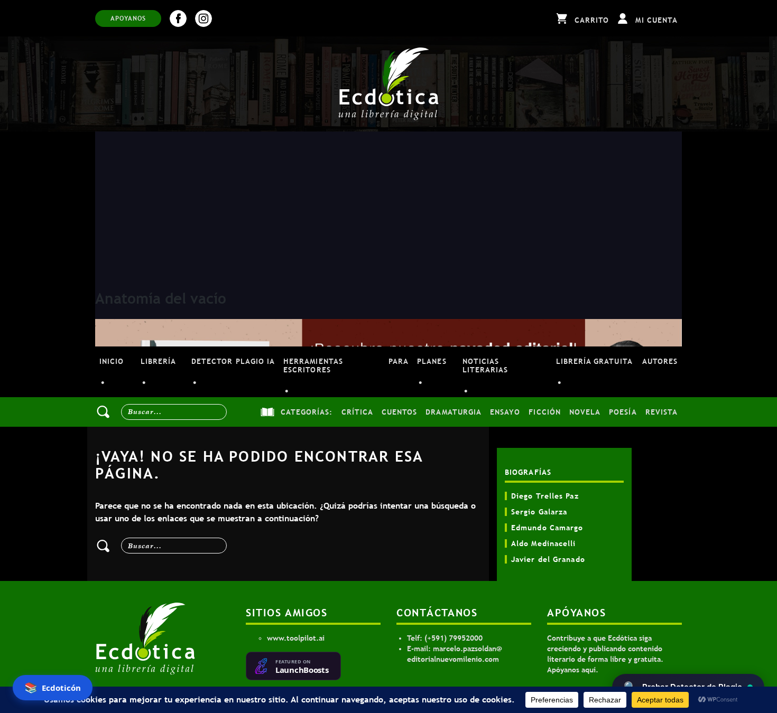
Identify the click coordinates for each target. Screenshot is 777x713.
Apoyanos (128, 18)
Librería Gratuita (594, 361)
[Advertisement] (388, 211)
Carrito (592, 20)
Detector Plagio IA (233, 361)
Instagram (203, 18)
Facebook (178, 18)
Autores (660, 361)
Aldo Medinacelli (543, 543)
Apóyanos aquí (571, 669)
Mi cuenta (656, 20)
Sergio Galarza (539, 512)
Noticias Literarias (485, 365)
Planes (431, 361)
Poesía (622, 412)
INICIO (111, 361)
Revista (661, 412)
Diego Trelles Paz (545, 496)
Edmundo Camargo (547, 527)
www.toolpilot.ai (296, 638)
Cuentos (399, 412)
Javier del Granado (548, 559)
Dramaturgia (454, 412)
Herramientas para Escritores (346, 365)
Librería (158, 361)
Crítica (357, 412)
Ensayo (505, 412)
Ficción (544, 412)
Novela (584, 412)
